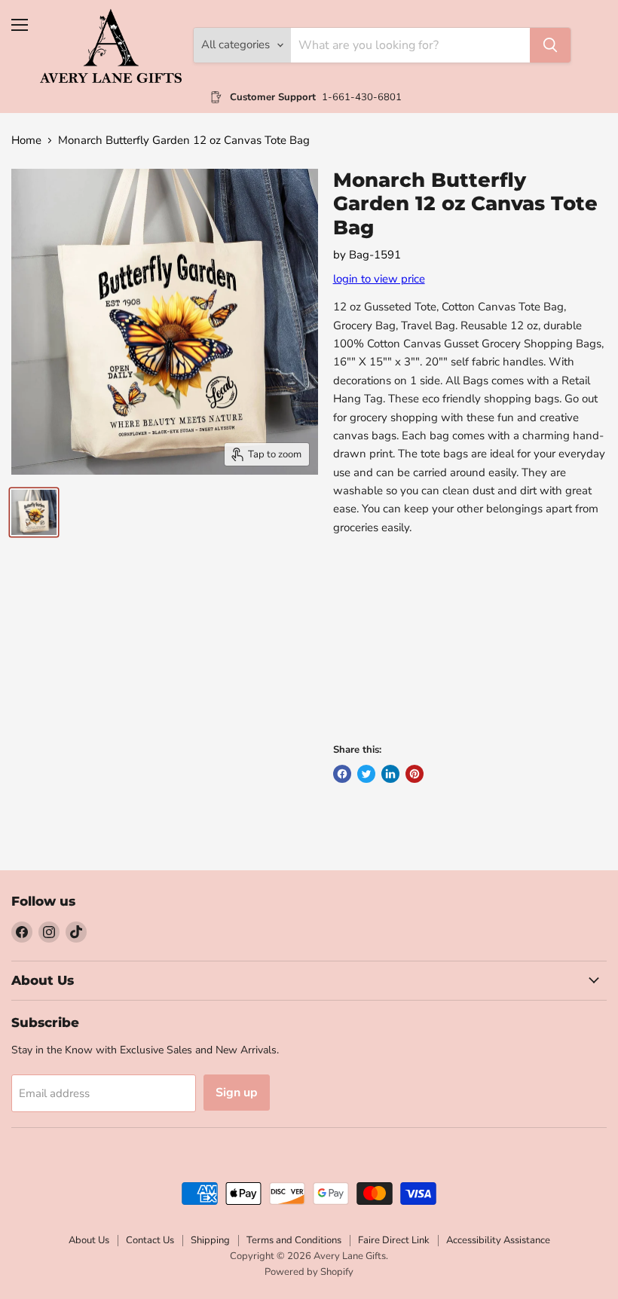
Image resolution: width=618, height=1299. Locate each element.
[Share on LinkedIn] (390, 774)
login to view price (379, 278)
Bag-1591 (375, 254)
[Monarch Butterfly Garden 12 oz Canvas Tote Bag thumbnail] (34, 512)
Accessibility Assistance (498, 1240)
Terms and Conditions (293, 1240)
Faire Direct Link (394, 1240)
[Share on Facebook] (342, 774)
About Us (89, 1240)
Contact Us (150, 1240)
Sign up (237, 1092)
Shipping (210, 1240)
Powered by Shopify (309, 1272)
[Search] (550, 45)
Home (26, 140)
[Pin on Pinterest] (414, 774)
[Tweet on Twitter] (366, 774)
